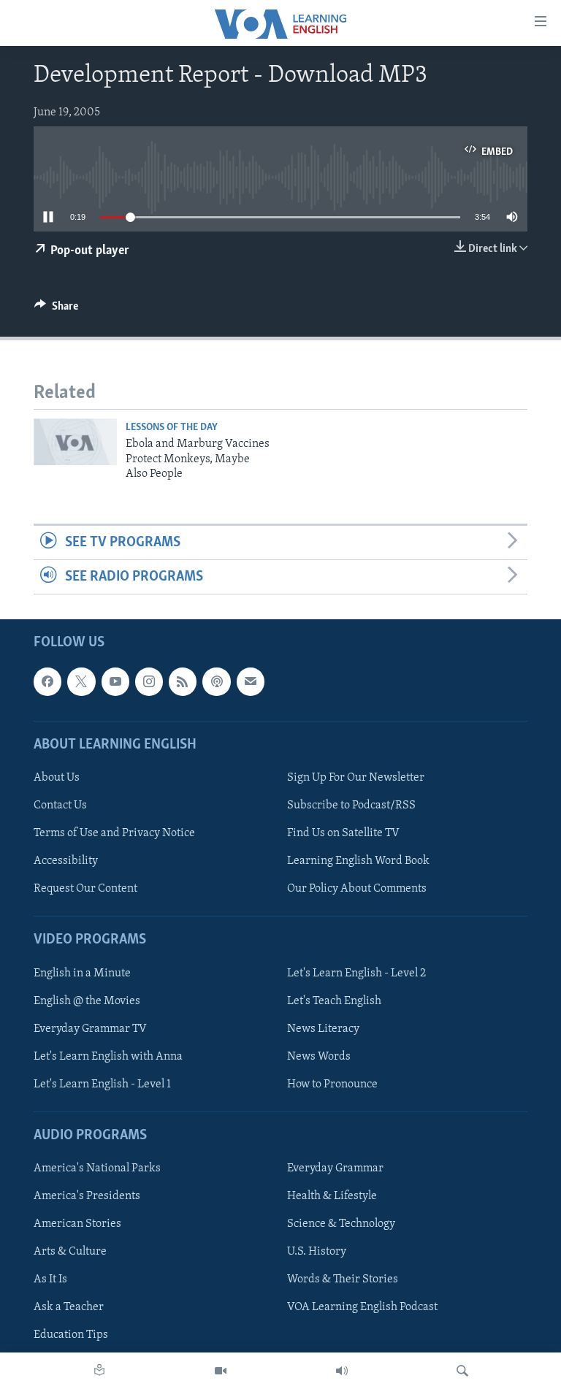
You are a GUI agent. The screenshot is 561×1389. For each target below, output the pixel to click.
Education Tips (71, 1336)
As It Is (50, 1279)
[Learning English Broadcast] (342, 1370)
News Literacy (323, 1029)
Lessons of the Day (172, 427)
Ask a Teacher (69, 1308)
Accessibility (66, 861)
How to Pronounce (332, 1084)
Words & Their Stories (342, 1279)
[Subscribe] (250, 682)
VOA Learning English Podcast (362, 1308)
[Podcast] (216, 682)
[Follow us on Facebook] (47, 682)
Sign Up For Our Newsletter (355, 778)
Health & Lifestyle (332, 1196)
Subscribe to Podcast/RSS (351, 805)
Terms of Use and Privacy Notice (114, 833)
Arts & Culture (70, 1252)
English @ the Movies (87, 1001)
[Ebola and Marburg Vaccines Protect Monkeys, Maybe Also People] (75, 441)
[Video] (221, 1370)
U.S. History (316, 1252)
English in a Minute (82, 973)
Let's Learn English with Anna (108, 1057)
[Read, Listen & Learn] (99, 1370)
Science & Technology (341, 1224)
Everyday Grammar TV (90, 1029)
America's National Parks (97, 1168)
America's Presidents (87, 1196)
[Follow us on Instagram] (149, 682)
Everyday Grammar (335, 1168)
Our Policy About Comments (357, 889)
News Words (319, 1057)
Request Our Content (85, 889)
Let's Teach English (334, 1001)
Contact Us (60, 805)
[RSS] (182, 682)
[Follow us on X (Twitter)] (81, 682)
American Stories (77, 1224)
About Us (57, 778)
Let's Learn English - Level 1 (102, 1084)
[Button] (56, 310)
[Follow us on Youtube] (115, 682)
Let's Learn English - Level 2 (356, 973)
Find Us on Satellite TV (343, 833)
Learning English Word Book (358, 861)
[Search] (462, 1370)
